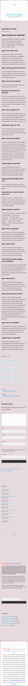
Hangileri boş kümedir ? (6, 492)
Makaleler (7, 356)
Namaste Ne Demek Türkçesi (10, 391)
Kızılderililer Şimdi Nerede (6, 625)
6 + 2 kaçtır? (4, 454)
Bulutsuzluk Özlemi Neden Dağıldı (11, 396)
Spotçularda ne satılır (6, 381)
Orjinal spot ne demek (20, 362)
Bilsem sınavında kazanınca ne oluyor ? (8, 509)
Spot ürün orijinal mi (6, 376)
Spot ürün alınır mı (15, 373)
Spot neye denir (17, 368)
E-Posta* (3, 435)
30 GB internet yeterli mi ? (6, 520)
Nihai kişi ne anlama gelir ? (6, 503)
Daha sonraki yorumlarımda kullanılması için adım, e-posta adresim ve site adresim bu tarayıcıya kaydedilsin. (14, 450)
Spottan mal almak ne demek (17, 381)
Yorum (3, 412)
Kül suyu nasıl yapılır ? (6, 506)
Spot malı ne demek (16, 365)
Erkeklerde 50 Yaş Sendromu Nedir (8, 616)
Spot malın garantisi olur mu (7, 368)
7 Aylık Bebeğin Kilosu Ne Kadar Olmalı (9, 620)
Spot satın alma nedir (6, 373)
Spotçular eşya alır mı (18, 379)
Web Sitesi (3, 441)
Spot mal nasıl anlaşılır (6, 365)
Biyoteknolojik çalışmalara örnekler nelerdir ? (9, 496)
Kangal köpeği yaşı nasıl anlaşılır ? (7, 516)
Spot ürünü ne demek (15, 376)
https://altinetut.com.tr (15, 469)
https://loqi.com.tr (4, 470)
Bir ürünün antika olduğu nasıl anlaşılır (9, 360)
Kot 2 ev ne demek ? (5, 499)
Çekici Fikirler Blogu (14, 14)
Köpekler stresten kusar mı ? (6, 513)
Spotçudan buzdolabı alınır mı (8, 379)
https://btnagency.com (5, 469)
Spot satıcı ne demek (16, 371)
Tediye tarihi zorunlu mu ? (6, 489)
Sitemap (10, 470)
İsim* (3, 428)
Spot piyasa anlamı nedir (7, 371)
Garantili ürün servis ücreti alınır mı (9, 362)
